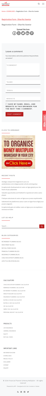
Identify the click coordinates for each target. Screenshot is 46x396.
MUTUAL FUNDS (8, 337)
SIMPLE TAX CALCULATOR (10, 309)
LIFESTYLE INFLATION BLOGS (10, 261)
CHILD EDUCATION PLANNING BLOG (12, 258)
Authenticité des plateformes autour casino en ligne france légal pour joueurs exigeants (23, 203)
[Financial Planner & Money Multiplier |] (6, 3)
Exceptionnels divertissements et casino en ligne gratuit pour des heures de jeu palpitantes (21, 188)
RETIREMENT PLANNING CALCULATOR (14, 291)
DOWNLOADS (11, 11)
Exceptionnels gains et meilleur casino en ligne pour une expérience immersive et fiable (22, 208)
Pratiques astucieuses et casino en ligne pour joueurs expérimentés (22, 198)
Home (3, 11)
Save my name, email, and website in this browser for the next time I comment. (21, 106)
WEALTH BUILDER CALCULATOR (12, 294)
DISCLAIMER (6, 362)
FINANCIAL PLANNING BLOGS (10, 251)
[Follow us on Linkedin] (21, 392)
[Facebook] (14, 33)
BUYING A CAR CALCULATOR (11, 303)
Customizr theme (34, 386)
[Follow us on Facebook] (24, 392)
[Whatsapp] (19, 33)
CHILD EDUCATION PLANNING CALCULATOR (16, 284)
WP (15, 386)
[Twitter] (23, 33)
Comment (11, 65)
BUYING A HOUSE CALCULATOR (12, 300)
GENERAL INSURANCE (9, 331)
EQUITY (5, 334)
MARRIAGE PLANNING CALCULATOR (13, 287)
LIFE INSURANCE (8, 328)
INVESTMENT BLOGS (8, 245)
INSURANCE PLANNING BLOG (11, 255)
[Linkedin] (27, 33)
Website (10, 99)
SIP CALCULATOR (8, 306)
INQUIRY (5, 368)
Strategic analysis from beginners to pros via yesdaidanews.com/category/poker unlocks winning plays (19, 183)
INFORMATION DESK (9, 352)
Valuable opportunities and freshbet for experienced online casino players (22, 194)
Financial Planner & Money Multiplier (22, 381)
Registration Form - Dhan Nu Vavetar (16, 19)
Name (9, 82)
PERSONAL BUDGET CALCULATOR (13, 312)
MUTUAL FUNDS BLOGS (9, 248)
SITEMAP (5, 365)
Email (9, 90)
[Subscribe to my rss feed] (18, 392)
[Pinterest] (32, 33)
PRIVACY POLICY (8, 359)
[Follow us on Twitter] (28, 392)
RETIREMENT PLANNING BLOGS (11, 242)
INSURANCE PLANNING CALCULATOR (14, 297)
